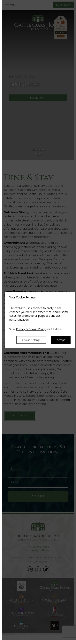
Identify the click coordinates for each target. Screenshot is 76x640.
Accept (61, 340)
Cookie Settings (31, 340)
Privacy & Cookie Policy (31, 329)
